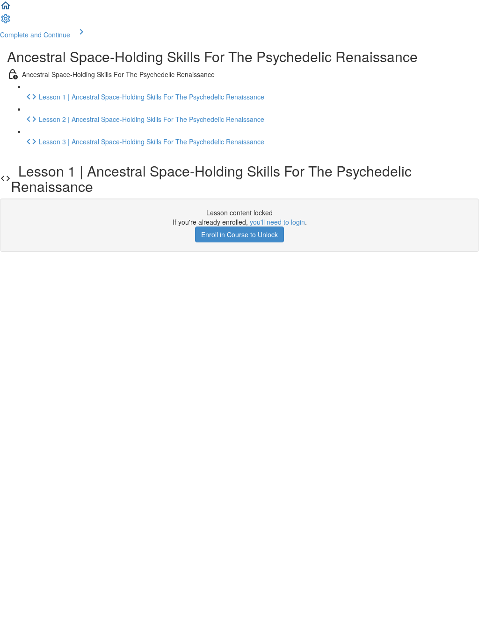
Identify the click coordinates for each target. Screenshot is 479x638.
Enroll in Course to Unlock (239, 234)
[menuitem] (5, 21)
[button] (5, 8)
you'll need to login (277, 222)
